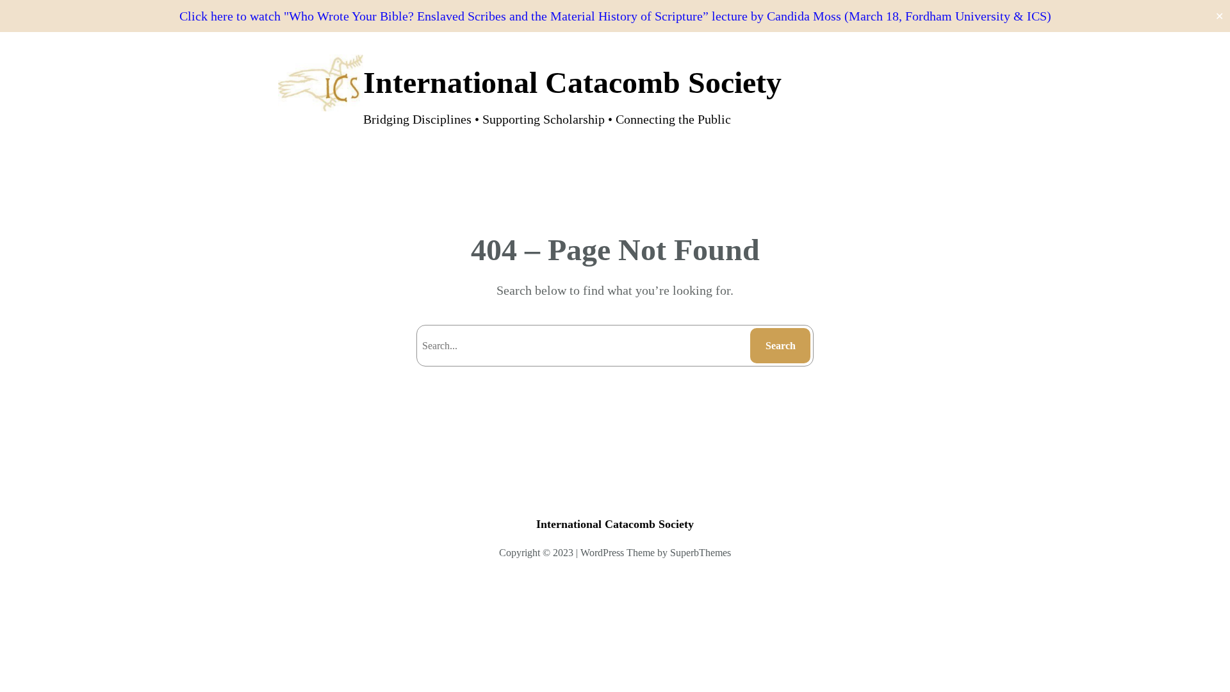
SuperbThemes (700, 552)
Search (781, 345)
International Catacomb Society (572, 82)
